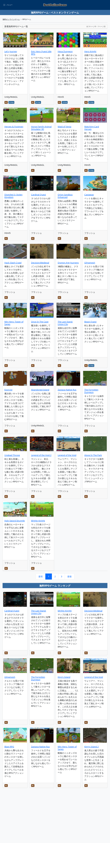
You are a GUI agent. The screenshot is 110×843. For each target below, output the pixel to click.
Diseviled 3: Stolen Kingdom (13, 196)
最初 (40, 576)
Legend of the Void (67, 455)
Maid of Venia (64, 126)
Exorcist (8, 389)
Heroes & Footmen (13, 126)
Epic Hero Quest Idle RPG (41, 52)
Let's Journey (10, 51)
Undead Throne (12, 455)
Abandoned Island (40, 389)
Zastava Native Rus (67, 389)
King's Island (64, 677)
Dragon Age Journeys (68, 262)
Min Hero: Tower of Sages (13, 323)
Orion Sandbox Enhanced (65, 196)
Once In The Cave (39, 321)
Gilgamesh (89, 262)
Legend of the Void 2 (41, 455)
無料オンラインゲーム (11, 19)
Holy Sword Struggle (14, 520)
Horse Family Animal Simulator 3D (41, 128)
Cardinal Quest (38, 194)
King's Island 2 (91, 746)
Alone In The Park (93, 455)
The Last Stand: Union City (65, 323)
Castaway (89, 194)
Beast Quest (90, 321)
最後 (69, 576)
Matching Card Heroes (91, 128)
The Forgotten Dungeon (91, 391)
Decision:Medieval (40, 262)
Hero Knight (90, 51)
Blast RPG (9, 746)
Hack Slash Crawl (12, 262)
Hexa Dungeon (65, 51)
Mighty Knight (38, 520)
